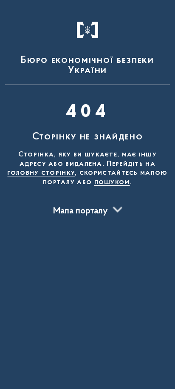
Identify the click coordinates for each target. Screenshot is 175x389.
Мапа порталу (80, 211)
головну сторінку (41, 173)
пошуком (112, 182)
